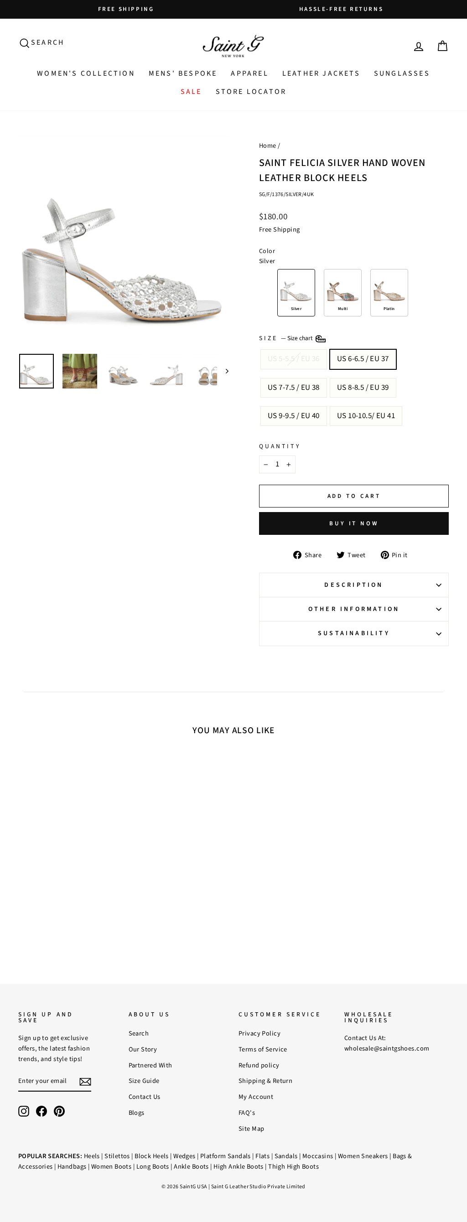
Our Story (143, 1049)
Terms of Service (263, 1049)
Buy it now (354, 523)
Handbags (71, 1166)
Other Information (354, 609)
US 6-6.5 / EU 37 (363, 358)
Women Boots (111, 1166)
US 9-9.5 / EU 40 (294, 415)
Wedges (184, 1156)
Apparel (249, 73)
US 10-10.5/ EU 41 (366, 415)
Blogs (137, 1113)
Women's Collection (86, 73)
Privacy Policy (259, 1033)
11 (88, 871)
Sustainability (354, 633)
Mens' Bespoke (183, 73)
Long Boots (152, 1166)
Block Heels (152, 1156)
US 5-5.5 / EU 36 (294, 358)
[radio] (296, 292)
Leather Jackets (321, 73)
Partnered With (150, 1065)
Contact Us (145, 1097)
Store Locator (251, 92)
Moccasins (317, 1156)
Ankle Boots (191, 1166)
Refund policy (259, 1065)
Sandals (286, 1156)
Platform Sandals (225, 1156)
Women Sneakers (363, 1156)
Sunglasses (402, 73)
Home (267, 145)
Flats (262, 1156)
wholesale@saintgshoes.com (387, 1048)
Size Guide (144, 1081)
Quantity (280, 446)
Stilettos (117, 1156)
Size (286, 338)
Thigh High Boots (293, 1166)
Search (139, 1033)
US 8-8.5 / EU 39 (363, 387)
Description (353, 585)
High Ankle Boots (238, 1166)
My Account (256, 1097)
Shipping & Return (265, 1081)
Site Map (251, 1129)
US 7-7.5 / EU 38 (294, 387)
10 (76, 871)
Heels (92, 1156)
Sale (191, 92)
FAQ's (247, 1113)
